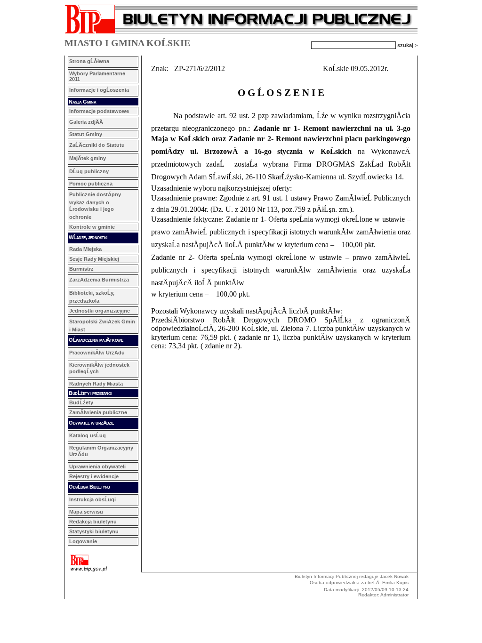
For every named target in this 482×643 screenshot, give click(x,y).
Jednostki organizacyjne (99, 310)
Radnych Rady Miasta (96, 383)
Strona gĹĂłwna (89, 61)
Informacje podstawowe (99, 111)
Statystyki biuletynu (94, 531)
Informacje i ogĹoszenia (99, 90)
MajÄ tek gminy (87, 158)
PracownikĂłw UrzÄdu (97, 352)
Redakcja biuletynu (93, 521)
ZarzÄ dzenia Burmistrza (99, 279)
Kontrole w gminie (92, 227)
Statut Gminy (85, 134)
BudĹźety (81, 402)
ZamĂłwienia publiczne (98, 412)
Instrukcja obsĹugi (92, 499)
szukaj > (407, 45)
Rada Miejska (85, 249)
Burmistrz (81, 269)
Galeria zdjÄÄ (86, 122)
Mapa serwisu (86, 511)
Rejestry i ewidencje (94, 476)
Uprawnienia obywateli (97, 466)
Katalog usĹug (87, 435)
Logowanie (83, 541)
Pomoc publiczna (90, 183)
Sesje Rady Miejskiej (94, 259)
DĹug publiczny (89, 171)
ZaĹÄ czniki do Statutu (97, 145)
